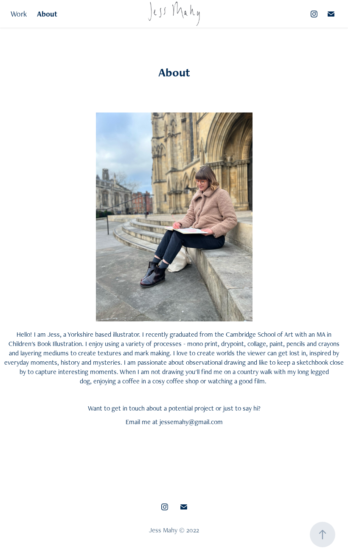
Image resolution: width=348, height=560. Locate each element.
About (47, 14)
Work (19, 14)
